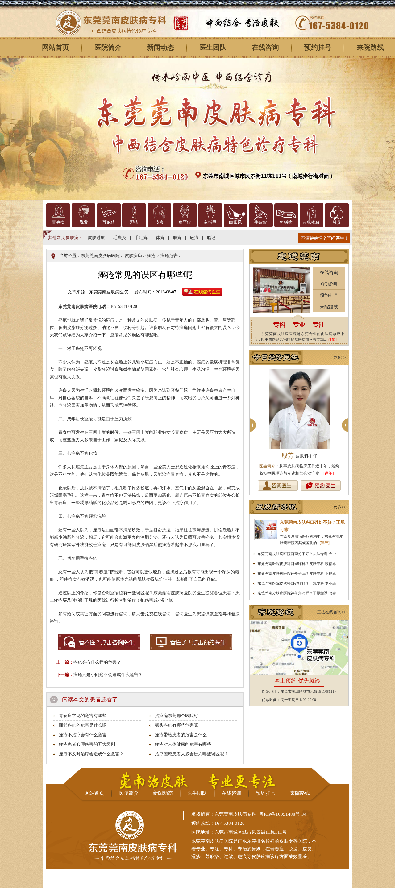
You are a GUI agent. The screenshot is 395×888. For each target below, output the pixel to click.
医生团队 (213, 47)
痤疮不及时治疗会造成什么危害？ (91, 754)
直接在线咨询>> (331, 612)
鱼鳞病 (286, 222)
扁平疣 (184, 222)
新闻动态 (160, 47)
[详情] (332, 339)
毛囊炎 (119, 237)
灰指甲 (210, 222)
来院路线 (329, 306)
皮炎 (159, 222)
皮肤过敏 (96, 237)
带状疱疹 (311, 222)
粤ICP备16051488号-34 (282, 814)
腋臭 (337, 222)
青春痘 (58, 222)
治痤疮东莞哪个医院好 (176, 715)
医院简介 (108, 47)
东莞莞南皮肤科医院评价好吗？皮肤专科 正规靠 (296, 573)
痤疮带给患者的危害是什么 (181, 734)
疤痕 (194, 237)
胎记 (211, 237)
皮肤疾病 (133, 255)
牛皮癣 (260, 222)
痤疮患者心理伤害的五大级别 (87, 744)
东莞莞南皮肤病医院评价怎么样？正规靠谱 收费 (296, 593)
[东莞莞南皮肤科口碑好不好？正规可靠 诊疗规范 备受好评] (266, 529)
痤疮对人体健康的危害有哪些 (183, 744)
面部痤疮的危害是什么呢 (82, 725)
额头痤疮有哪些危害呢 (176, 725)
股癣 (177, 237)
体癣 (160, 237)
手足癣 (141, 237)
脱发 (83, 222)
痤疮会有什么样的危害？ (97, 662)
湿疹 (134, 222)
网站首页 (55, 47)
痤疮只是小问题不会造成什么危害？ (108, 674)
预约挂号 (317, 47)
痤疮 (151, 255)
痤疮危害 (169, 255)
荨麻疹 (108, 222)
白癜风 (235, 222)
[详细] (328, 473)
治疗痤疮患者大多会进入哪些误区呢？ (191, 754)
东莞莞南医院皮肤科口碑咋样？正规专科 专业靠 (296, 583)
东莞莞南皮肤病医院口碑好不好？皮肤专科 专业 (296, 554)
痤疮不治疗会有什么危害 (82, 734)
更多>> (339, 357)
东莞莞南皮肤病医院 (100, 255)
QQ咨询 (329, 283)
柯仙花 (299, 455)
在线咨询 (265, 47)
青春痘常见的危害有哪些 (82, 715)
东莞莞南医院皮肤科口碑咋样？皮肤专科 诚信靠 (296, 564)
